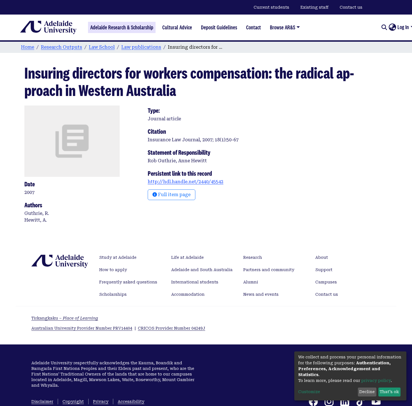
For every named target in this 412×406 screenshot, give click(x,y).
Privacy (100, 401)
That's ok (389, 391)
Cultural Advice (177, 27)
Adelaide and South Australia (202, 269)
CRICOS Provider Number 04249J (171, 328)
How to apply (113, 269)
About (321, 257)
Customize (309, 391)
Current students (271, 7)
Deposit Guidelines (219, 27)
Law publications (141, 47)
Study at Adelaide (117, 257)
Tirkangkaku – (64, 318)
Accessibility (131, 401)
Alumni (250, 282)
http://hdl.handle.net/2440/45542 (185, 181)
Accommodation (188, 294)
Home (27, 47)
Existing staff (314, 7)
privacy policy (376, 380)
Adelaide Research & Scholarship (121, 27)
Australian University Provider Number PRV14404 (81, 328)
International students (194, 282)
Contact (253, 27)
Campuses (326, 282)
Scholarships (113, 294)
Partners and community (268, 269)
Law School (102, 47)
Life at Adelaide (187, 257)
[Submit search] (384, 27)
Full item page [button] (174, 194)
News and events (261, 294)
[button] (392, 27)
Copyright (73, 401)
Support (323, 269)
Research (252, 257)
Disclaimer (42, 401)
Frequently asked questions (128, 282)
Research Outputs (61, 47)
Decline (367, 391)
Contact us (351, 7)
